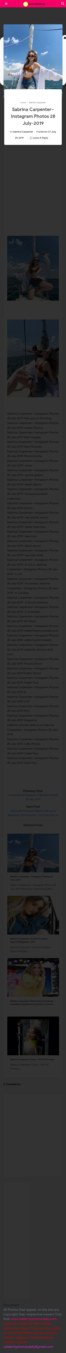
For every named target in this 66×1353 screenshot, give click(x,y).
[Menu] (6, 3)
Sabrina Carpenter (23, 131)
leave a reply (40, 137)
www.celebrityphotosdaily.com (33, 1319)
